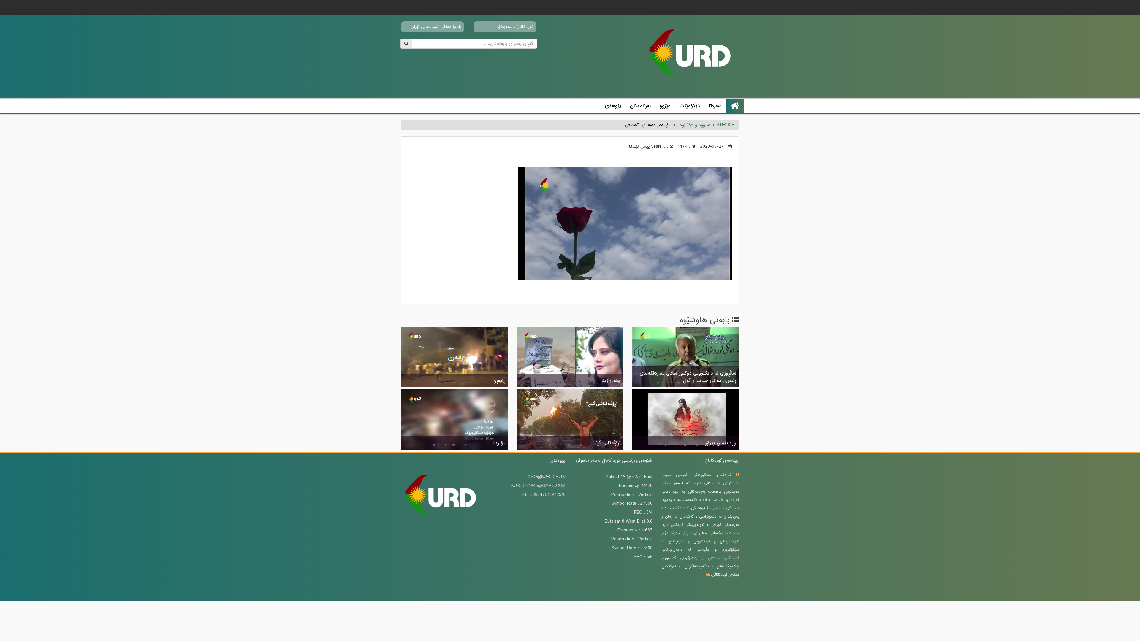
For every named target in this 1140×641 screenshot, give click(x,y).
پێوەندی (613, 106)
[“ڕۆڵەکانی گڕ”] (570, 419)
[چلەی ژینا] (570, 357)
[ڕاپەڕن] (454, 357)
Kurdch (726, 124)
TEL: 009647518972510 (543, 494)
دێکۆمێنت (690, 106)
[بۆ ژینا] (454, 419)
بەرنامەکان (640, 106)
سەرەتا (715, 106)
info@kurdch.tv (546, 476)
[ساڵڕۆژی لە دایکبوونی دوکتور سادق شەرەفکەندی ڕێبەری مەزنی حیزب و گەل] (685, 357)
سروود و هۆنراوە (695, 124)
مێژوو (665, 106)
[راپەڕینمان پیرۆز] (685, 419)
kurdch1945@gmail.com (538, 485)
